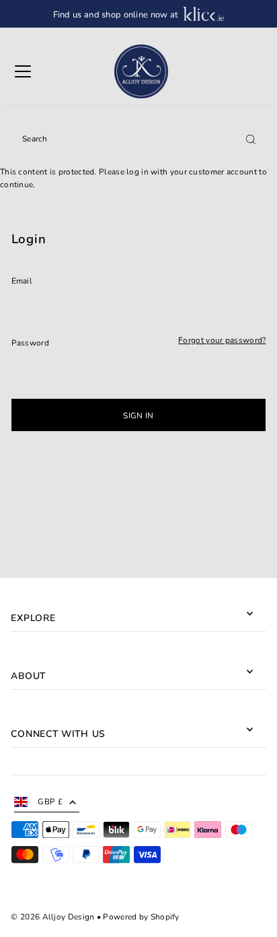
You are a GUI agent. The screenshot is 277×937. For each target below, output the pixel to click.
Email (22, 281)
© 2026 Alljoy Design (52, 916)
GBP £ (50, 801)
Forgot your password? (222, 341)
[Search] (251, 139)
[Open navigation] (23, 71)
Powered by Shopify (141, 916)
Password (30, 342)
